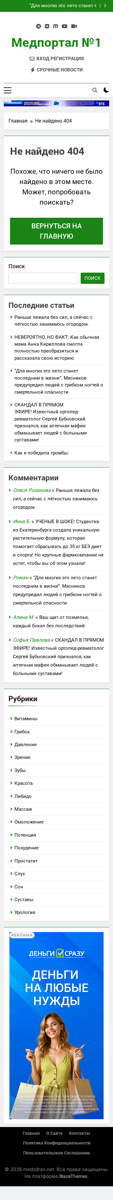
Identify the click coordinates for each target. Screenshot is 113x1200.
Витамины (26, 718)
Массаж (23, 809)
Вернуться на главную (56, 231)
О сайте (54, 1133)
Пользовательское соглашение (56, 1153)
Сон (18, 887)
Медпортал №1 (56, 42)
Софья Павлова (31, 640)
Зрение (22, 757)
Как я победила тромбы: (41, 453)
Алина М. (23, 617)
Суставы (24, 899)
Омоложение (29, 822)
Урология (24, 912)
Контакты (79, 1133)
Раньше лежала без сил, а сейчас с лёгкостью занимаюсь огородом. (56, 499)
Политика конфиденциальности (56, 1143)
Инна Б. (21, 521)
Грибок (22, 732)
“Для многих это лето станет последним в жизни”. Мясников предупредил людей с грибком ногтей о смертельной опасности (48, 5)
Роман (20, 578)
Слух (19, 874)
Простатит (26, 861)
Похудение (26, 848)
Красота (23, 783)
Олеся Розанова (32, 490)
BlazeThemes (73, 1176)
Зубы (20, 770)
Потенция (25, 835)
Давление (25, 744)
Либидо (23, 796)
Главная (31, 1133)
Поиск (16, 266)
